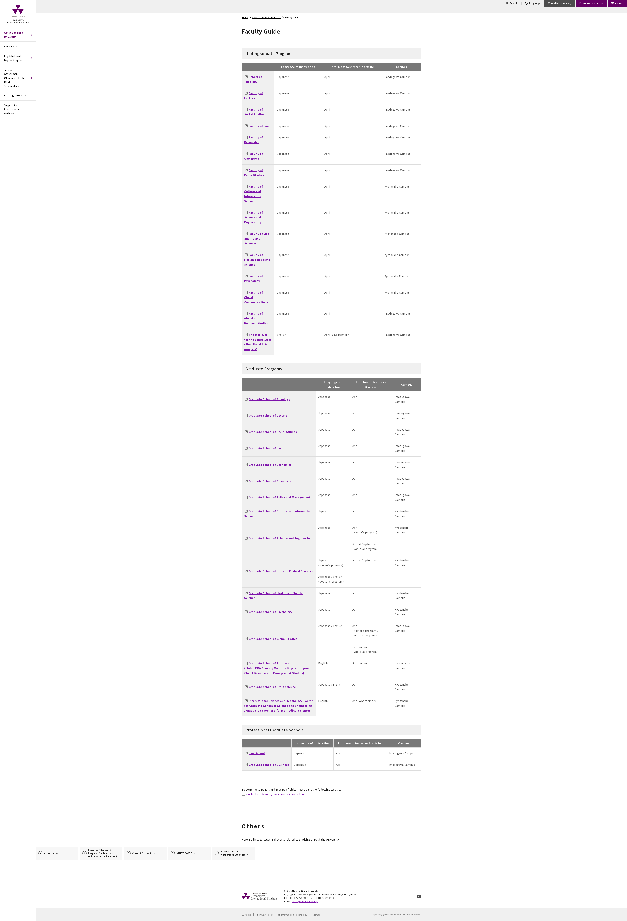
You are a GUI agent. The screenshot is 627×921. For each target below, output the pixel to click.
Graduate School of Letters (268, 415)
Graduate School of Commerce (270, 481)
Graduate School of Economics (270, 465)
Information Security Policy (294, 914)
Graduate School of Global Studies (273, 639)
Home (245, 17)
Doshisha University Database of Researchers (275, 794)
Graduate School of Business (269, 765)
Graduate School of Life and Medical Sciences (281, 571)
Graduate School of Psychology (271, 612)
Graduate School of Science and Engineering (280, 538)
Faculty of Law (259, 126)
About (248, 914)
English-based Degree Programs (14, 58)
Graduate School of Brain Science (272, 687)
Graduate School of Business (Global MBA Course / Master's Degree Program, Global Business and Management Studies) (277, 668)
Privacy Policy (266, 914)
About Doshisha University (13, 34)
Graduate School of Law (265, 448)
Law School (257, 753)
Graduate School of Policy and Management (279, 497)
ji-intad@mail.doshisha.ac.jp (304, 901)
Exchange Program (15, 95)
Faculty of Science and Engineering (253, 217)
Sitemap (316, 914)
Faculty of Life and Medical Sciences (256, 238)
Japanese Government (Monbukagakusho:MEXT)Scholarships (15, 77)
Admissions (10, 46)
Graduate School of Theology (269, 399)
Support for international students (11, 109)
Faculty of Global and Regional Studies (256, 318)
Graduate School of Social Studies (273, 432)
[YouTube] (419, 896)
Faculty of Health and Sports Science (257, 259)
